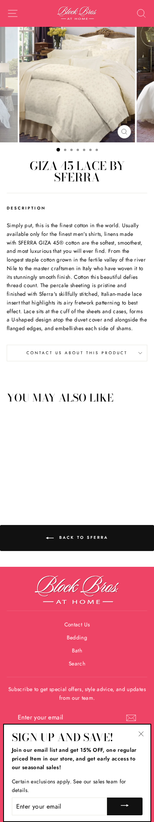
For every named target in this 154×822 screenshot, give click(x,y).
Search (77, 663)
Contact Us (77, 624)
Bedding (77, 637)
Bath (77, 650)
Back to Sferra (82, 538)
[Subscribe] (131, 718)
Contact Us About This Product (77, 353)
